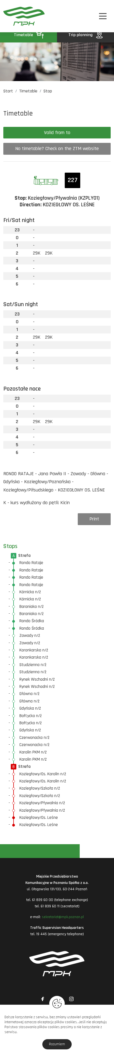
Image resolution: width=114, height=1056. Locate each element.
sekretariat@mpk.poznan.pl (63, 917)
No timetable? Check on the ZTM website (57, 148)
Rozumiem (57, 1044)
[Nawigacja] (103, 16)
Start (8, 91)
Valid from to (57, 132)
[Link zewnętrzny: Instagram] (71, 999)
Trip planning (81, 35)
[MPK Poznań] (11, 16)
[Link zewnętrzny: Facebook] (43, 999)
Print (94, 519)
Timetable (24, 35)
